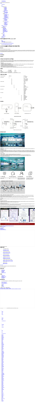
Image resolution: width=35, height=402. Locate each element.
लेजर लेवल (5, 22)
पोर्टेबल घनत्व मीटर (3, 226)
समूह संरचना (3, 271)
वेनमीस (3, 35)
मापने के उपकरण (3, 277)
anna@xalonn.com (4, 1)
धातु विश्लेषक (5, 19)
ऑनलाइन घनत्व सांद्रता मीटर (3, 229)
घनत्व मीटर (5, 7)
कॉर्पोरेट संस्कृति (4, 28)
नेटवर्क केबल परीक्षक (6, 21)
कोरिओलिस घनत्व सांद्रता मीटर (6, 258)
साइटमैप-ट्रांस (1, 288)
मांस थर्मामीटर (5, 14)
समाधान (2, 25)
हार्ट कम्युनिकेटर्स (6, 24)
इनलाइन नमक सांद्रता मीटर (6, 255)
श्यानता (3, 26)
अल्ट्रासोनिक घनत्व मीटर (6, 250)
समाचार (2, 36)
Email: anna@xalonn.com (4, 283)
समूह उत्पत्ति (4, 29)
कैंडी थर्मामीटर (5, 15)
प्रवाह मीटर (5, 9)
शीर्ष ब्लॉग (10, 288)
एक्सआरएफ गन (4, 18)
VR (3, 32)
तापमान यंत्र (3, 276)
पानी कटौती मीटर (6, 10)
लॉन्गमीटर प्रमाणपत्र (5, 31)
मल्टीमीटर (5, 23)
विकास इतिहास (4, 30)
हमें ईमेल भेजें (1, 53)
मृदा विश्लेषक (5, 20)
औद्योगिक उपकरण (3, 41)
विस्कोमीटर (5, 8)
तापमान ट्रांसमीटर (6, 12)
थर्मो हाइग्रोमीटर (6, 17)
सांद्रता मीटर (1, 228)
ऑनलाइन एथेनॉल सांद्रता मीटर (6, 252)
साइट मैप (4, 288)
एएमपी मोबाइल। (7, 288)
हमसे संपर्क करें (3, 37)
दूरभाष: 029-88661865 (4, 282)
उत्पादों (2, 6)
